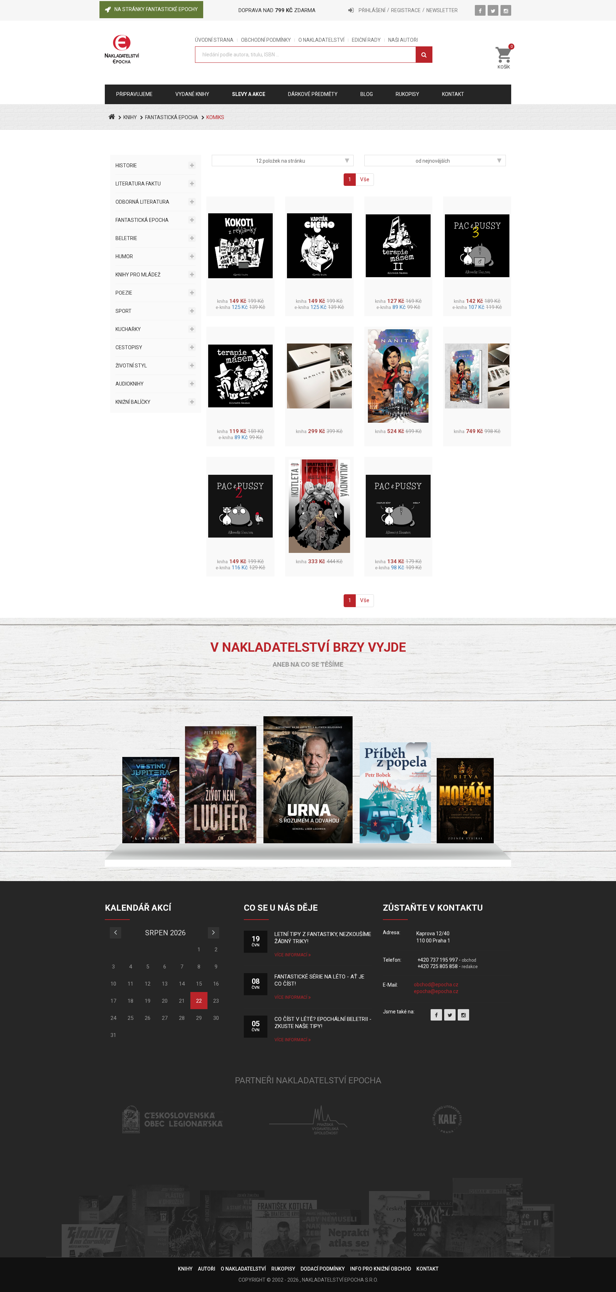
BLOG (366, 94)
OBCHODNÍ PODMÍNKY (266, 40)
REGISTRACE (406, 10)
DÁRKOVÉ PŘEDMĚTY (313, 94)
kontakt (453, 94)
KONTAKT (427, 1269)
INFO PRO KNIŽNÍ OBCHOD (380, 1269)
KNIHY (130, 117)
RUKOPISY (283, 1269)
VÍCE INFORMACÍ (291, 954)
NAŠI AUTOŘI (403, 40)
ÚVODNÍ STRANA (214, 40)
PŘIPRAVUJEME (134, 94)
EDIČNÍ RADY (366, 40)
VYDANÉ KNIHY (192, 94)
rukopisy (407, 94)
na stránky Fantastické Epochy (156, 9)
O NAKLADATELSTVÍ (321, 40)
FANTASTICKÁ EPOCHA (171, 117)
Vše (364, 179)
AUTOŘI (206, 1269)
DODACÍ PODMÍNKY (323, 1269)
